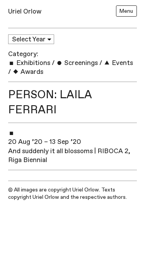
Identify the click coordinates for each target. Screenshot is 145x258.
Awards (31, 72)
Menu (126, 11)
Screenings (80, 63)
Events (121, 63)
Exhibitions (32, 63)
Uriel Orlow (24, 11)
